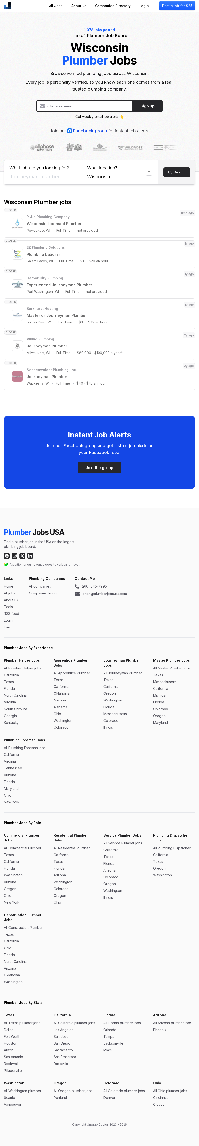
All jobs (9, 593)
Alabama (60, 707)
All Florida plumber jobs (122, 1023)
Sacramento (63, 1050)
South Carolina (15, 709)
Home (8, 586)
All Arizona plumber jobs (172, 1023)
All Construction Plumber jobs (23, 927)
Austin (8, 1050)
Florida (9, 688)
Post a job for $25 (177, 6)
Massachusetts (115, 714)
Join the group (99, 467)
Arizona (60, 700)
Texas (9, 682)
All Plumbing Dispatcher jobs (172, 848)
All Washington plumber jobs (22, 1091)
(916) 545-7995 (94, 586)
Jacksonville (113, 1043)
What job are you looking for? (39, 167)
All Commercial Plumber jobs (22, 848)
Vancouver (12, 1104)
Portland (60, 1098)
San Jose (61, 1036)
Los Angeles (63, 1030)
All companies (40, 586)
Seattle (9, 1098)
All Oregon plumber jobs (73, 1091)
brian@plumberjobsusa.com (105, 594)
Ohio (57, 714)
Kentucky (11, 722)
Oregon (109, 693)
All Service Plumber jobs (122, 843)
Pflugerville (13, 1070)
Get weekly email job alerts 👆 (99, 117)
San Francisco (65, 1057)
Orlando (109, 1030)
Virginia (10, 702)
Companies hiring (43, 593)
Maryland (160, 722)
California (11, 675)
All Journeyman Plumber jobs (122, 673)
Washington (63, 720)
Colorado (61, 727)
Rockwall (11, 1064)
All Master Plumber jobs (172, 668)
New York (11, 802)
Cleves (158, 1104)
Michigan (160, 695)
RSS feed (11, 613)
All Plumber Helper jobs (22, 668)
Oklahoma (62, 693)
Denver (109, 1098)
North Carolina (15, 695)
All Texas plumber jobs (22, 1023)
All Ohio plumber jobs (170, 1091)
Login (144, 6)
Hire (7, 627)
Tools (8, 607)
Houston (10, 1043)
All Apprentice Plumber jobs (72, 673)
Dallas (8, 1030)
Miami (107, 1050)
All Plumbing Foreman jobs (25, 748)
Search (180, 172)
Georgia (10, 716)
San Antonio (13, 1057)
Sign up (148, 106)
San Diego (62, 1043)
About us (78, 6)
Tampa (108, 1036)
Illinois (108, 727)
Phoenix (159, 1030)
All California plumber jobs (74, 1023)
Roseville (61, 1064)
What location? (102, 167)
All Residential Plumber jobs (72, 848)
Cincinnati (160, 1098)
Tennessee (13, 768)
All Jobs (56, 6)
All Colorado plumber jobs (124, 1091)
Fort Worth (12, 1036)
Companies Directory (113, 6)
